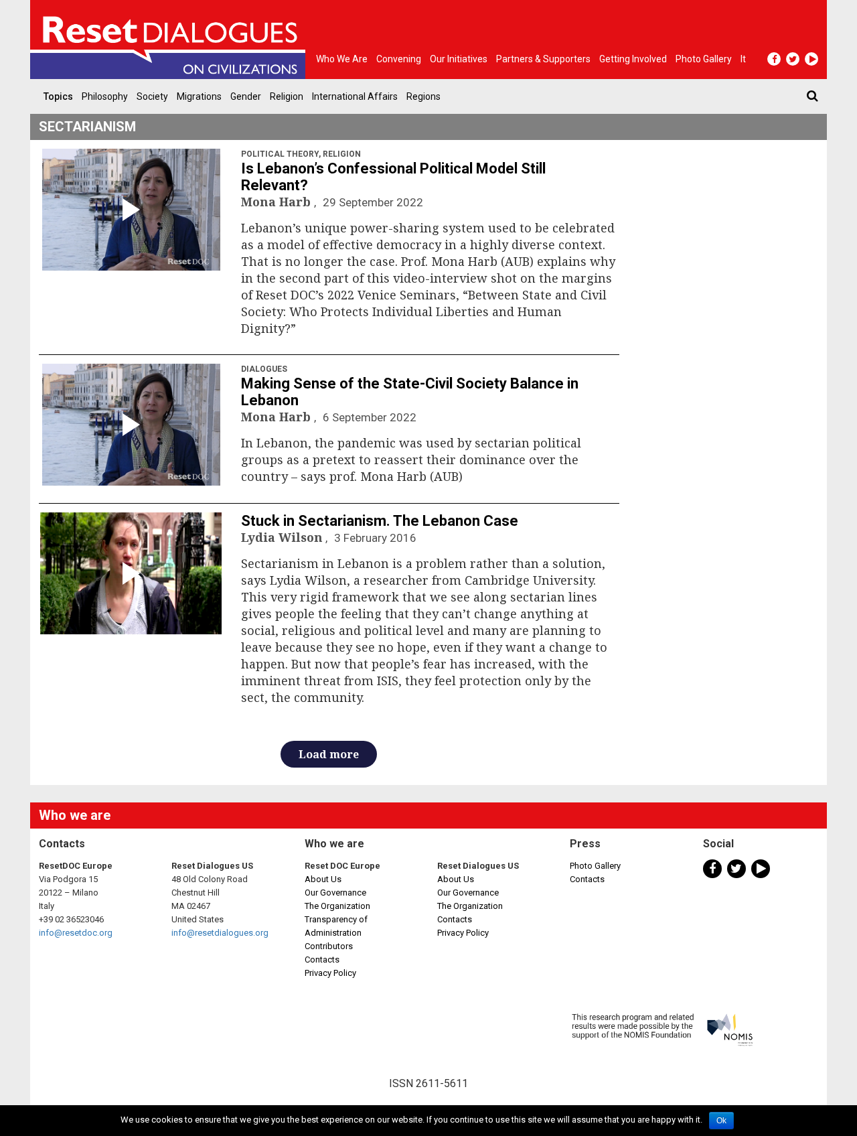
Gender (245, 96)
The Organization (337, 906)
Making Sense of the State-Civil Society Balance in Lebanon (409, 392)
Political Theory (280, 154)
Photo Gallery (595, 866)
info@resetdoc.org (75, 933)
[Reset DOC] (170, 39)
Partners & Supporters (543, 59)
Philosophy (105, 96)
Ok (721, 1120)
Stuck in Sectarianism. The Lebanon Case (379, 520)
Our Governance (335, 893)
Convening (398, 59)
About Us (323, 879)
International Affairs (355, 96)
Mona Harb (277, 202)
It (743, 59)
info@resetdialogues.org (219, 933)
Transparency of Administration (336, 926)
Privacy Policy (330, 973)
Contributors (329, 946)
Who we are (342, 59)
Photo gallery (704, 59)
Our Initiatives (458, 59)
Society (152, 96)
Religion (286, 96)
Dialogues (264, 369)
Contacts (322, 959)
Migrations (199, 96)
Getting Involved (633, 59)
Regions (423, 96)
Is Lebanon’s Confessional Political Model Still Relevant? (393, 177)
